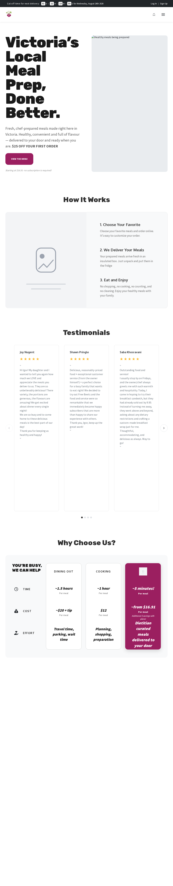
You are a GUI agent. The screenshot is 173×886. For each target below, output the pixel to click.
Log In (154, 3)
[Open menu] (163, 14)
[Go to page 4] (91, 517)
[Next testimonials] (164, 428)
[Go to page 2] (85, 517)
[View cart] (153, 14)
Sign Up (164, 3)
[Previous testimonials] (9, 428)
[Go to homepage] (9, 16)
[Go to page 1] (82, 517)
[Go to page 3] (88, 517)
